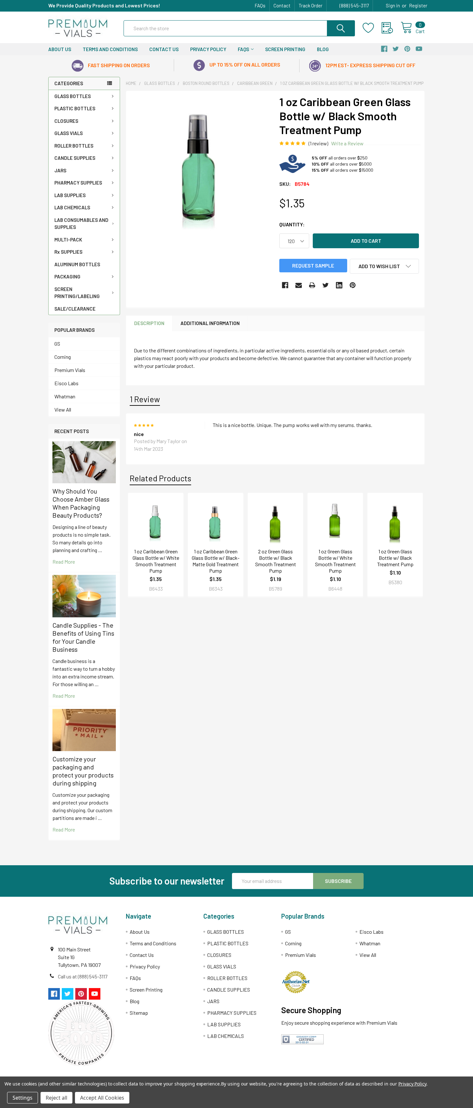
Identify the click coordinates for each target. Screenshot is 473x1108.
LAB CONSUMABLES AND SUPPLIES (81, 223)
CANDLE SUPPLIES (74, 158)
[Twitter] (325, 285)
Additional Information (210, 323)
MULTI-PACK (68, 239)
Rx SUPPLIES (68, 252)
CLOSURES (66, 121)
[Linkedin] (339, 285)
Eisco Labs (66, 383)
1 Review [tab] (145, 399)
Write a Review (347, 143)
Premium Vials (69, 370)
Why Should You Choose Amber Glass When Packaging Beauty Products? (80, 503)
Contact (282, 5)
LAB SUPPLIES (70, 195)
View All (62, 409)
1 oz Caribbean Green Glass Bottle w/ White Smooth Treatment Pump (156, 561)
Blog (323, 49)
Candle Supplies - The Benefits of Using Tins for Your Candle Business (83, 637)
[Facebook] (285, 285)
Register (418, 5)
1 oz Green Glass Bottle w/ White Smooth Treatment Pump (335, 561)
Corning (62, 357)
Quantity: (292, 224)
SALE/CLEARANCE (75, 309)
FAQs (260, 5)
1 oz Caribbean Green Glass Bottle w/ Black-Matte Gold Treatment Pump (215, 561)
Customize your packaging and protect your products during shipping (83, 771)
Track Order (310, 5)
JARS (60, 170)
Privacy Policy (208, 49)
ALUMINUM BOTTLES (77, 264)
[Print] (312, 285)
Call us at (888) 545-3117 (82, 976)
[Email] (298, 285)
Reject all (56, 1097)
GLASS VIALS (68, 133)
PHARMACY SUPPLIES (78, 183)
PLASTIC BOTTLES (74, 108)
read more (63, 562)
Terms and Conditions (110, 49)
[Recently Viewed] (391, 28)
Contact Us (164, 49)
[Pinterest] (352, 285)
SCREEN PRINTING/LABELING (77, 292)
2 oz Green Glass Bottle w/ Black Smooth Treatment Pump (275, 561)
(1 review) (318, 143)
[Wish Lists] (372, 28)
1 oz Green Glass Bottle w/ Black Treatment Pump (395, 557)
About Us (59, 49)
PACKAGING (67, 276)
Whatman (64, 396)
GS (57, 344)
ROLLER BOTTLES (73, 146)
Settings (22, 1097)
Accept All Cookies (102, 1097)
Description (149, 323)
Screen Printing (285, 49)
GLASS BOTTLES (72, 96)
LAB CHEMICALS (72, 207)
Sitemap (139, 1013)
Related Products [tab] (160, 478)
